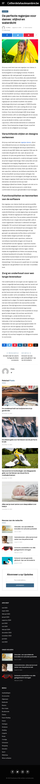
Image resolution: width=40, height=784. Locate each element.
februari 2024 (6, 629)
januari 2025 (5, 617)
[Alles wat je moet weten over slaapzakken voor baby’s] (20, 491)
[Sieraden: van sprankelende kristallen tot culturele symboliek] (7, 529)
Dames (4, 714)
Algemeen (5, 699)
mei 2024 (4, 626)
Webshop (5, 755)
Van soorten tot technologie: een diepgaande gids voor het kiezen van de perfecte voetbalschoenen (19, 473)
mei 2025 (4, 608)
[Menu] (3, 3)
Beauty (4, 705)
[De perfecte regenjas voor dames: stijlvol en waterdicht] (20, 51)
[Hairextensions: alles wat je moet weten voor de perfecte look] (7, 539)
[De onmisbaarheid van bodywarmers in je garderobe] (20, 396)
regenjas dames (26, 142)
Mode (3, 736)
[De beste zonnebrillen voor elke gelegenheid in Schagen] (7, 550)
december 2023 (6, 632)
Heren (4, 721)
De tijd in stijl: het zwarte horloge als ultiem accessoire (11, 358)
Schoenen (5, 742)
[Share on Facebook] (7, 35)
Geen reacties (28, 27)
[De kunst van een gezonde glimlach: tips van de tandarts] (7, 560)
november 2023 (6, 635)
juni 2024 (4, 623)
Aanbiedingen (6, 693)
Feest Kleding (6, 717)
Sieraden (4, 749)
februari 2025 (6, 614)
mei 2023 (4, 642)
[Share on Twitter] (18, 35)
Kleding (5, 11)
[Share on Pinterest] (29, 35)
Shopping (5, 745)
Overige (4, 739)
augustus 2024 (6, 620)
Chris (9, 27)
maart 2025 (5, 611)
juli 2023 (4, 639)
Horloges (4, 724)
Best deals (5, 708)
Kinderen (5, 727)
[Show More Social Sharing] (36, 35)
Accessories (5, 696)
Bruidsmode (5, 711)
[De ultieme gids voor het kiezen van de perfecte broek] (20, 427)
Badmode (5, 702)
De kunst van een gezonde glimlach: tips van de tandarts (28, 358)
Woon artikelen (6, 758)
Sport (3, 752)
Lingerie (4, 733)
